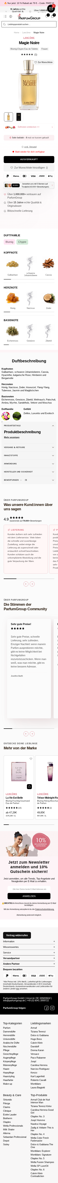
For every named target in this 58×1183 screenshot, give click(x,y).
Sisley (6, 1144)
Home (16, 33)
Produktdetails (12, 425)
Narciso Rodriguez (40, 1069)
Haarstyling (9, 1076)
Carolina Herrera (39, 1065)
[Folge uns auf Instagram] (52, 1008)
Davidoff (35, 1046)
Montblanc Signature (41, 1154)
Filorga (6, 1103)
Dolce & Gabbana (40, 1035)
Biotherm (7, 1118)
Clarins (6, 1107)
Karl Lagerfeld (38, 1076)
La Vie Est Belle (14, 797)
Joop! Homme (38, 1120)
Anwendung (10, 464)
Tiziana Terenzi (38, 1031)
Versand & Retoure (14, 447)
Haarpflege (8, 1072)
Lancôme (26, 33)
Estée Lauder (10, 1114)
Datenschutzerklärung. (44, 909)
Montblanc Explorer (40, 1151)
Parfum (7, 1027)
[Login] (10, 16)
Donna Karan (37, 1050)
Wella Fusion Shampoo (42, 1162)
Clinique (7, 1110)
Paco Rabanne (38, 1057)
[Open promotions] (51, 8)
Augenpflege (9, 1057)
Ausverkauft (29, 159)
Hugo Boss (36, 1039)
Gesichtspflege (10, 1054)
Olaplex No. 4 (37, 1134)
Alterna (6, 1133)
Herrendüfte (9, 1035)
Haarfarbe (8, 1080)
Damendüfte (9, 1031)
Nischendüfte (9, 1046)
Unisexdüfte (9, 1039)
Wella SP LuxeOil (39, 1166)
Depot (6, 1140)
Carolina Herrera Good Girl (42, 1111)
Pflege (6, 1050)
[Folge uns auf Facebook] (46, 1008)
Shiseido (7, 1099)
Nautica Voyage (39, 1124)
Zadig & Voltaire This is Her (42, 1129)
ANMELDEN (29, 896)
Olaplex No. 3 (37, 1116)
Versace (35, 1054)
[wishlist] (46, 16)
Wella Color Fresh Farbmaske (40, 1139)
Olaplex (7, 1122)
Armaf (34, 1027)
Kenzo (34, 1072)
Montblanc (36, 1083)
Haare (6, 1069)
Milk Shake (8, 1129)
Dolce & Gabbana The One (42, 1145)
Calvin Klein (37, 1042)
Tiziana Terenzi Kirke (41, 1106)
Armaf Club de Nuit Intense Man (40, 1101)
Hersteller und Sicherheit (18, 472)
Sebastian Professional (14, 1137)
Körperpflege (9, 1061)
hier (17, 989)
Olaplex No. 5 (37, 1158)
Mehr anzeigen (11, 437)
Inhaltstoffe (11, 455)
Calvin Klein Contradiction (37, 1174)
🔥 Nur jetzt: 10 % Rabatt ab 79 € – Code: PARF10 (29, 3)
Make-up (7, 1083)
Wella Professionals (13, 1125)
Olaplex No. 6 (37, 1169)
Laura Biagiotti (38, 1087)
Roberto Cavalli (38, 1080)
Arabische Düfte (11, 1042)
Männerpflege (10, 1065)
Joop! (33, 1061)
